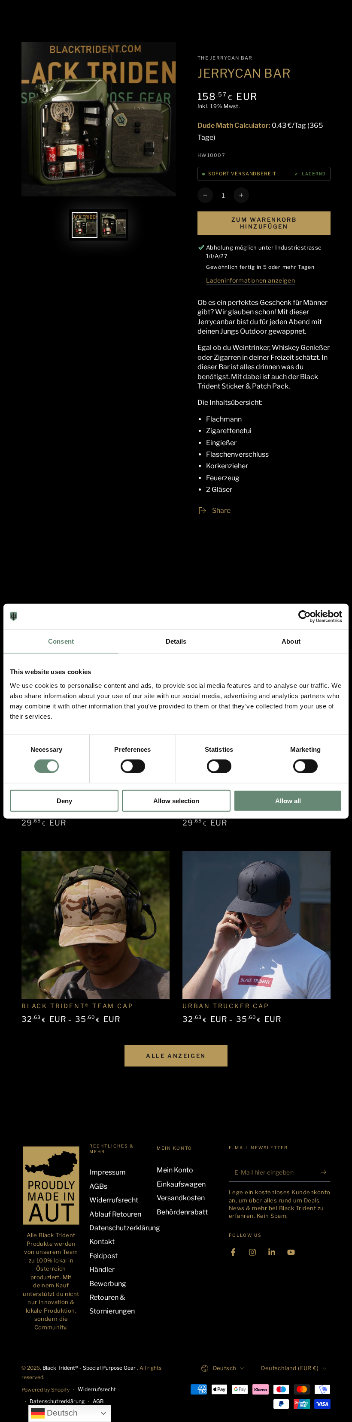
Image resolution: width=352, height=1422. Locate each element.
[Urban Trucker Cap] (256, 925)
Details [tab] (176, 641)
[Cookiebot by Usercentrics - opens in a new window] (304, 616)
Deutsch (61, 1412)
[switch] (133, 766)
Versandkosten (181, 1198)
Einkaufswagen (181, 1184)
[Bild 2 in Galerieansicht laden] (113, 225)
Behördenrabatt (182, 1212)
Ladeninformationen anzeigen (250, 280)
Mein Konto (175, 1170)
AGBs (98, 1186)
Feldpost (103, 1256)
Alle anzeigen (176, 1055)
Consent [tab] (61, 641)
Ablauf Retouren (115, 1214)
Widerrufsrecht (113, 1200)
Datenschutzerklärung (124, 1228)
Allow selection (176, 800)
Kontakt (102, 1242)
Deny (64, 800)
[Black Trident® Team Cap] (95, 925)
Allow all (288, 800)
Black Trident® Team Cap (77, 1005)
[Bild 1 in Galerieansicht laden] (84, 225)
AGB (98, 1401)
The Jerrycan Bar (225, 58)
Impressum (107, 1172)
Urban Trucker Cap (226, 1005)
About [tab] (291, 641)
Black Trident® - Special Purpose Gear (89, 1368)
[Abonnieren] (326, 1172)
